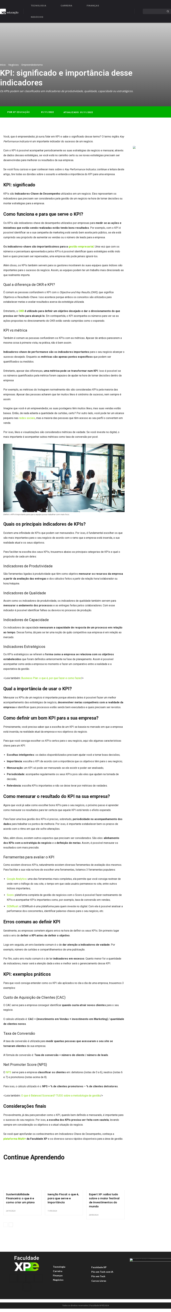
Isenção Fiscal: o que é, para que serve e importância (63, 1198)
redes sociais (27, 418)
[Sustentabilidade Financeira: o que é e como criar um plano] (22, 1178)
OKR (21, 311)
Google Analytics (17, 878)
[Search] (168, 11)
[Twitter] (144, 137)
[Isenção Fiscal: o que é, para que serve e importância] (64, 1178)
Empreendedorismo (32, 64)
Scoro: (10, 895)
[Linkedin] (30, 1278)
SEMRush (12, 906)
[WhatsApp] (159, 137)
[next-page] (11, 1225)
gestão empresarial (81, 246)
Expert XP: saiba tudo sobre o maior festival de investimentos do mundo (104, 1200)
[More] (167, 137)
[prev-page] (5, 1225)
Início (3, 64)
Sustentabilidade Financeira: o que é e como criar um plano (20, 1198)
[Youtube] (26, 1286)
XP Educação (21, 112)
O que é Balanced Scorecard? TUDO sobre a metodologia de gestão (60, 1095)
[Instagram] (21, 1278)
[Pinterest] (151, 137)
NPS (8, 1072)
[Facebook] (136, 137)
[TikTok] (38, 1278)
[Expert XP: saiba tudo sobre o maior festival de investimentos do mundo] (105, 1178)
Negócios (13, 64)
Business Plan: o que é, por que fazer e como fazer (51, 678)
